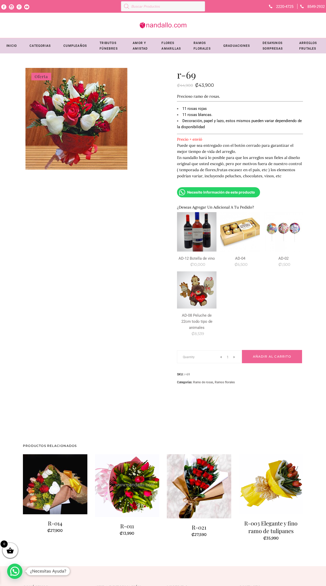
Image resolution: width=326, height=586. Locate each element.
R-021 (199, 527)
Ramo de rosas (203, 382)
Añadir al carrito (272, 356)
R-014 (55, 523)
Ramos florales (225, 382)
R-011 (127, 526)
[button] (14, 571)
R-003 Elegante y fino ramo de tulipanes (270, 527)
